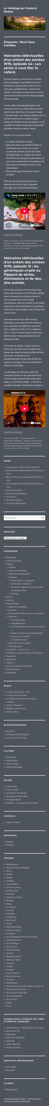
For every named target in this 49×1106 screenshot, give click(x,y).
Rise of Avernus (13, 976)
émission (27, 441)
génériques (36, 443)
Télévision (7, 243)
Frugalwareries (18, 623)
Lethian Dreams (13, 940)
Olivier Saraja (12, 764)
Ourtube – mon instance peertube (22, 803)
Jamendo (10, 1041)
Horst (9, 923)
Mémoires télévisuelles (35, 241)
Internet (13, 610)
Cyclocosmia (12, 890)
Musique (13, 577)
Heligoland (11, 917)
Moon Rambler (13, 950)
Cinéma (12, 567)
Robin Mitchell (13, 1044)
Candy (33, 243)
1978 (15, 243)
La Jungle (10, 933)
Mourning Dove (13, 956)
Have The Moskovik (15, 1037)
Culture (22, 241)
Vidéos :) (10, 663)
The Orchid (11, 999)
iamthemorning (13, 927)
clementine (8, 246)
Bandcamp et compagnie (22, 580)
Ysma (8, 1006)
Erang (9, 904)
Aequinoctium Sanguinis (17, 867)
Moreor (9, 953)
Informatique (12, 603)
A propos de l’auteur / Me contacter (22, 467)
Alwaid (9, 874)
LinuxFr (10, 841)
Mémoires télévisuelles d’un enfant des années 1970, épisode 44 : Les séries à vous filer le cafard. (24, 64)
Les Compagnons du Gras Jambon (22, 937)
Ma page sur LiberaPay (16, 796)
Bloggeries (11, 557)
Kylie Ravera (12, 760)
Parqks (9, 966)
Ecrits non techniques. (16, 493)
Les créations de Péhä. (16, 738)
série (13, 448)
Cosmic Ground (13, 887)
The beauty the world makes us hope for (25, 986)
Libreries (13, 616)
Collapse (10, 881)
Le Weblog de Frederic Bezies (15, 1099)
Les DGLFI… (11, 497)
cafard (28, 243)
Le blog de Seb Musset (16, 793)
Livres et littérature (18, 570)
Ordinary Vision (13, 960)
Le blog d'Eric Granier (16, 695)
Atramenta (11, 757)
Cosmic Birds (12, 884)
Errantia (10, 910)
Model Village (12, 943)
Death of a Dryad (14, 897)
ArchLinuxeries (18, 620)
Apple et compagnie (18, 607)
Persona (10, 969)
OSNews (10, 845)
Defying (10, 900)
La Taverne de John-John (18, 692)
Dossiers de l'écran (17, 443)
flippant (28, 443)
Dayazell (10, 894)
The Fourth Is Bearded (16, 993)
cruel (34, 441)
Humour (10, 600)
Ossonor (10, 963)
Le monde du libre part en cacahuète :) (27, 613)
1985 (23, 243)
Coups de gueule (13, 561)
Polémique (11, 672)
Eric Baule (10, 907)
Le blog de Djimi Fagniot (17, 734)
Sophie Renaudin (14, 767)
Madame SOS (27, 446)
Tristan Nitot (12, 712)
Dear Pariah (11, 786)
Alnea (9, 871)
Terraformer (12, 983)
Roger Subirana (13, 1047)
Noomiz (14, 593)
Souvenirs (11, 656)
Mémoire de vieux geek (19, 643)
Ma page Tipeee (13, 799)
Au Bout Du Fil (13, 1031)
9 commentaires (23, 248)
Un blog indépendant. (16, 503)
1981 (19, 243)
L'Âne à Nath (12, 790)
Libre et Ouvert (13, 822)
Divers (9, 597)
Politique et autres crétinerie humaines (24, 653)
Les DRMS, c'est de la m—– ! (20, 649)
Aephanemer (12, 864)
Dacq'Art (10, 731)
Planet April (11, 1089)
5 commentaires (23, 448)
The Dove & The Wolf (16, 989)
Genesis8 (10, 1070)
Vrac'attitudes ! (13, 669)
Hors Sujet (11, 920)
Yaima (9, 1002)
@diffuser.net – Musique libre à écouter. (25, 1028)
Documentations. (14, 490)
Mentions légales (14, 500)
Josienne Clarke (13, 930)
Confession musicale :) (21, 584)
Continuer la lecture (13, 234)
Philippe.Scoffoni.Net (16, 708)
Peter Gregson (13, 973)
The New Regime (14, 996)
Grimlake (10, 914)
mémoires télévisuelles (29, 246)
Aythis (9, 877)
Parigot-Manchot (14, 705)
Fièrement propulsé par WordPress (17, 1101)
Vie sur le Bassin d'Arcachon (19, 666)
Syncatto (10, 979)
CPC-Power (11, 1067)
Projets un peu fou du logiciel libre (27, 633)
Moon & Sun (12, 946)
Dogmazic (11, 1034)
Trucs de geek (15, 646)
